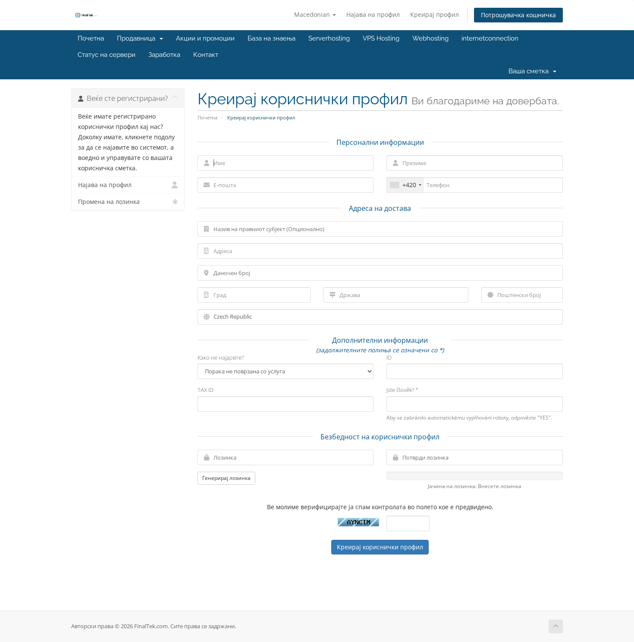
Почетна (91, 38)
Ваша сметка (530, 71)
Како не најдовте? (221, 357)
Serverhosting (329, 38)
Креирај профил (434, 14)
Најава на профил (373, 14)
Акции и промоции (205, 38)
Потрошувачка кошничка (518, 15)
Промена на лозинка (109, 202)
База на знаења (271, 38)
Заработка (164, 55)
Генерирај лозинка (226, 478)
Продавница (138, 38)
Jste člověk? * (402, 390)
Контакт (205, 55)
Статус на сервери (106, 55)
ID (389, 357)
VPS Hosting (381, 38)
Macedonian (313, 14)
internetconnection (489, 38)
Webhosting (430, 38)
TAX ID (205, 390)
